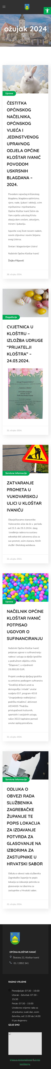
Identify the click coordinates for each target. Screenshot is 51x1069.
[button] (47, 10)
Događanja (11, 317)
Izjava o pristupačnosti (21, 1059)
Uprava (9, 93)
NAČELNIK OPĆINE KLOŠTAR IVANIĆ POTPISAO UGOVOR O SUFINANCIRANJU (25, 625)
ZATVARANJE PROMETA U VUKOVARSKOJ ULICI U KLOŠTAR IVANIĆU (24, 496)
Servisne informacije (16, 473)
